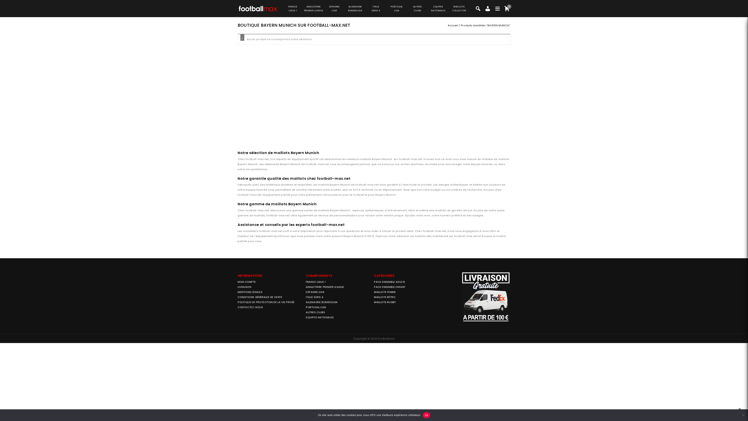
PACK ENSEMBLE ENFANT (390, 287)
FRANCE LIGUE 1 (315, 282)
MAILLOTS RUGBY (385, 302)
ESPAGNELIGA (334, 8)
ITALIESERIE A (376, 8)
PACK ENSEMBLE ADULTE (389, 282)
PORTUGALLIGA (397, 8)
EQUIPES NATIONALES (320, 317)
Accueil (453, 25)
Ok (426, 415)
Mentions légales (250, 292)
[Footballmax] (258, 8)
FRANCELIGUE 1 (292, 8)
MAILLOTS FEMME (385, 292)
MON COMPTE (247, 282)
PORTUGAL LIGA (316, 307)
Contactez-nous (250, 307)
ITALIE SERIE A (314, 297)
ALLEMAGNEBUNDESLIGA (355, 8)
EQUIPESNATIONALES (438, 8)
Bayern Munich (382, 159)
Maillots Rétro (384, 297)
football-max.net (257, 159)
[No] (743, 415)
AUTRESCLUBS (417, 8)
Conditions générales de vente (260, 297)
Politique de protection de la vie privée (266, 302)
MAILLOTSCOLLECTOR (459, 8)
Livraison (244, 287)
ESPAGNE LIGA (315, 292)
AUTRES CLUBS (315, 312)
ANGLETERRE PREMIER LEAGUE (313, 8)
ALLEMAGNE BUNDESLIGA (322, 302)
